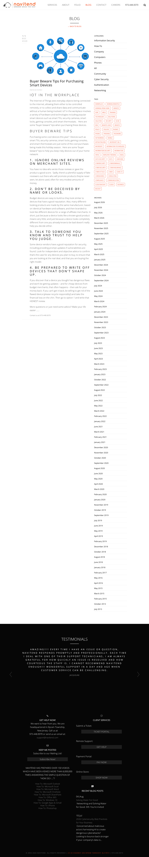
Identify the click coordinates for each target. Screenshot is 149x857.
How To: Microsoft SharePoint (47, 794)
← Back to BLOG (74, 26)
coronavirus (99, 176)
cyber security (100, 167)
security (109, 121)
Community (100, 73)
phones (115, 129)
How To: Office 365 (47, 797)
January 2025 (99, 259)
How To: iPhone (47, 805)
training (113, 112)
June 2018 (98, 562)
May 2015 (98, 588)
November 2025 (101, 228)
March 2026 (99, 218)
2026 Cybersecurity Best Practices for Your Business (91, 821)
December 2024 (101, 264)
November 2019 (101, 504)
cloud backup (100, 184)
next (138, 674)
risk (96, 125)
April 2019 (98, 536)
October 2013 (100, 604)
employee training (109, 155)
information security (102, 151)
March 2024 (99, 301)
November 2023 (101, 322)
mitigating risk (100, 142)
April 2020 (98, 484)
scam (117, 121)
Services (52, 4)
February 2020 (100, 494)
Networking (100, 90)
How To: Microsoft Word (47, 789)
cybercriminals (114, 163)
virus (104, 112)
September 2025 (101, 233)
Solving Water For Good (87, 800)
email (122, 155)
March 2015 (99, 593)
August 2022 (99, 390)
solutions (111, 117)
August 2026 (99, 202)
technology (99, 117)
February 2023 (100, 369)
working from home (102, 108)
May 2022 (98, 405)
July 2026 (98, 207)
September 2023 (101, 332)
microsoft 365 (115, 142)
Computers (99, 57)
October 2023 (100, 327)
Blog (88, 4)
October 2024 (100, 275)
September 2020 (101, 463)
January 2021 (99, 442)
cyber (111, 172)
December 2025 (101, 223)
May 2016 (98, 577)
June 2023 (98, 348)
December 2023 (101, 317)
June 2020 (98, 473)
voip (96, 112)
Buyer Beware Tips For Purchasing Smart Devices (57, 83)
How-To (98, 46)
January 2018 (99, 567)
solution (98, 121)
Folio (77, 4)
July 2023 (98, 343)
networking (99, 138)
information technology (115, 146)
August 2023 (99, 337)
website (116, 108)
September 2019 (101, 515)
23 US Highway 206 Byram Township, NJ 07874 (89, 853)
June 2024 (98, 291)
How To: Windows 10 (47, 800)
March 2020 (99, 489)
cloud (111, 184)
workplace (99, 104)
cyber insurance (115, 167)
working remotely (113, 104)
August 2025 (99, 238)
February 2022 (100, 416)
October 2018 (100, 551)
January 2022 (99, 421)
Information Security (104, 40)
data (111, 159)
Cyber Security (101, 79)
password (117, 134)
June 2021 (98, 426)
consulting (112, 176)
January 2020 (99, 499)
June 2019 (98, 525)
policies (106, 129)
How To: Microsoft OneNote (47, 791)
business (121, 184)
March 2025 (99, 254)
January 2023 (99, 374)
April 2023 (98, 358)
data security (100, 159)
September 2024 (101, 280)
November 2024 (101, 270)
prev (11, 674)
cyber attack (100, 172)
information (118, 151)
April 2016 (98, 583)
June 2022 (98, 400)
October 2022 (100, 379)
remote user (106, 125)
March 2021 (99, 431)
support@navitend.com (47, 737)
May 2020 (98, 478)
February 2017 (100, 572)
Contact (101, 4)
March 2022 (99, 411)
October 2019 (100, 510)
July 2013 (98, 609)
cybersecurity (100, 163)
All (95, 68)
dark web (119, 159)
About (65, 4)
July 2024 (98, 285)
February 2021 (100, 437)
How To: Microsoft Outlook (47, 783)
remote (117, 125)
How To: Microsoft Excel (47, 786)
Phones (98, 62)
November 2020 (101, 452)
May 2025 (98, 244)
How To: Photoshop (47, 808)
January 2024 (99, 311)
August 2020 (99, 468)
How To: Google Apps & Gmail (47, 802)
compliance (99, 180)
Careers (115, 4)
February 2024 (100, 306)
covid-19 (119, 172)
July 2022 (98, 395)
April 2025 (98, 249)
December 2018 (101, 546)
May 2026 (98, 212)
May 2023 (98, 353)
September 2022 (101, 384)
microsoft (99, 146)
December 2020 (101, 447)
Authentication (101, 84)
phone (97, 134)
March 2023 (99, 364)
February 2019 (100, 541)
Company (99, 51)
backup (97, 189)
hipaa (97, 155)
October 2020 (100, 457)
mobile (110, 138)
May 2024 (98, 296)
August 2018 (99, 557)
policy (97, 129)
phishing (107, 134)
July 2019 (98, 520)
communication (113, 180)
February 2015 (100, 598)
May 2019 (98, 531)
